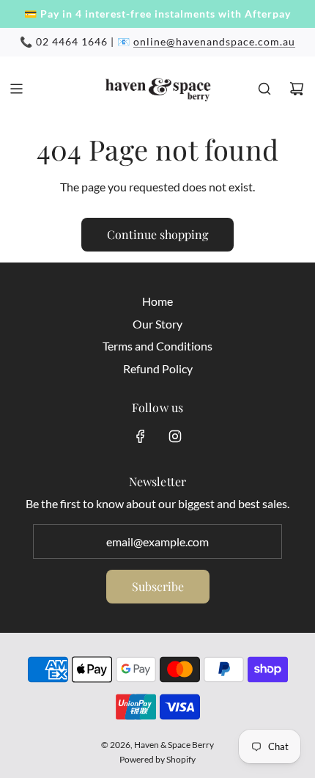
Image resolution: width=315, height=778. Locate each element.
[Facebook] (141, 436)
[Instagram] (175, 436)
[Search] (264, 89)
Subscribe (158, 586)
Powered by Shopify (157, 759)
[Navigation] (16, 89)
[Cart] (297, 89)
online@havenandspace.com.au (214, 41)
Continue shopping (157, 234)
